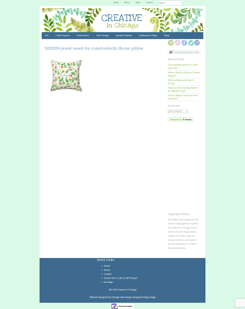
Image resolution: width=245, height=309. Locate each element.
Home (115, 2)
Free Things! (102, 35)
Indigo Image (149, 297)
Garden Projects (124, 35)
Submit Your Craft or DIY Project (120, 278)
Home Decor (83, 35)
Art (46, 35)
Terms (137, 2)
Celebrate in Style (148, 35)
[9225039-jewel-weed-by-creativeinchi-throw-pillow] (66, 55)
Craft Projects (63, 35)
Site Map (108, 282)
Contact (149, 2)
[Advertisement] (184, 166)
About (126, 2)
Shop (166, 35)
